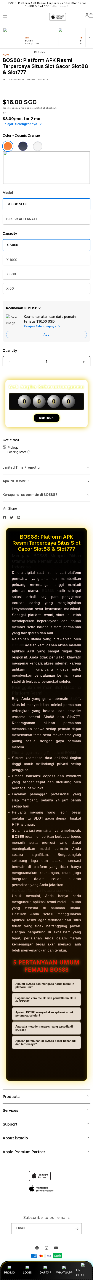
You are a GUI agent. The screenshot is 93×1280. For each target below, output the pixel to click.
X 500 (11, 274)
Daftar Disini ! (59, 6)
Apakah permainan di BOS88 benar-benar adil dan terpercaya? (46, 1042)
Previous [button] (4, 5)
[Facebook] (6, 518)
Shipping (24, 107)
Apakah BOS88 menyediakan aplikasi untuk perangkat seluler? (44, 1014)
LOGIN (27, 1272)
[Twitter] (13, 518)
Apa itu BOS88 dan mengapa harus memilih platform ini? (44, 985)
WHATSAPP (64, 1272)
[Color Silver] (37, 146)
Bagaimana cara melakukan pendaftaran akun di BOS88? (45, 999)
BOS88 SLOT (17, 204)
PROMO (9, 1272)
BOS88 (48, 591)
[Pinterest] (20, 518)
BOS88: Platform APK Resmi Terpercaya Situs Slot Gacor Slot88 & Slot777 (46, 5)
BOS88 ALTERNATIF (22, 219)
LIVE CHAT (80, 1272)
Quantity (10, 351)
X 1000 (11, 260)
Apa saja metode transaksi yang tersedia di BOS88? (44, 1028)
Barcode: (31, 79)
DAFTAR (45, 1272)
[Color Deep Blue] (23, 146)
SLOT (75, 699)
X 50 (10, 288)
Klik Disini (46, 418)
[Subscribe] (77, 1228)
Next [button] (89, 5)
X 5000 (12, 245)
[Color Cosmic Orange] (8, 146)
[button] (46, 467)
